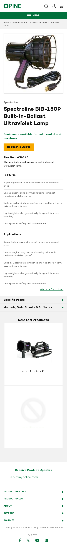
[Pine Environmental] (12, 6)
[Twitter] (28, 540)
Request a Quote (19, 147)
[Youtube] (37, 540)
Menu (36, 15)
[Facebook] (20, 540)
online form (30, 477)
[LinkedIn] (46, 540)
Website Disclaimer (51, 289)
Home (6, 22)
